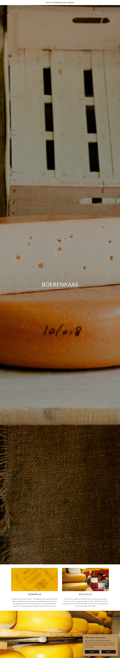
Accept (108, 651)
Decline (92, 651)
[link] (60, 3)
